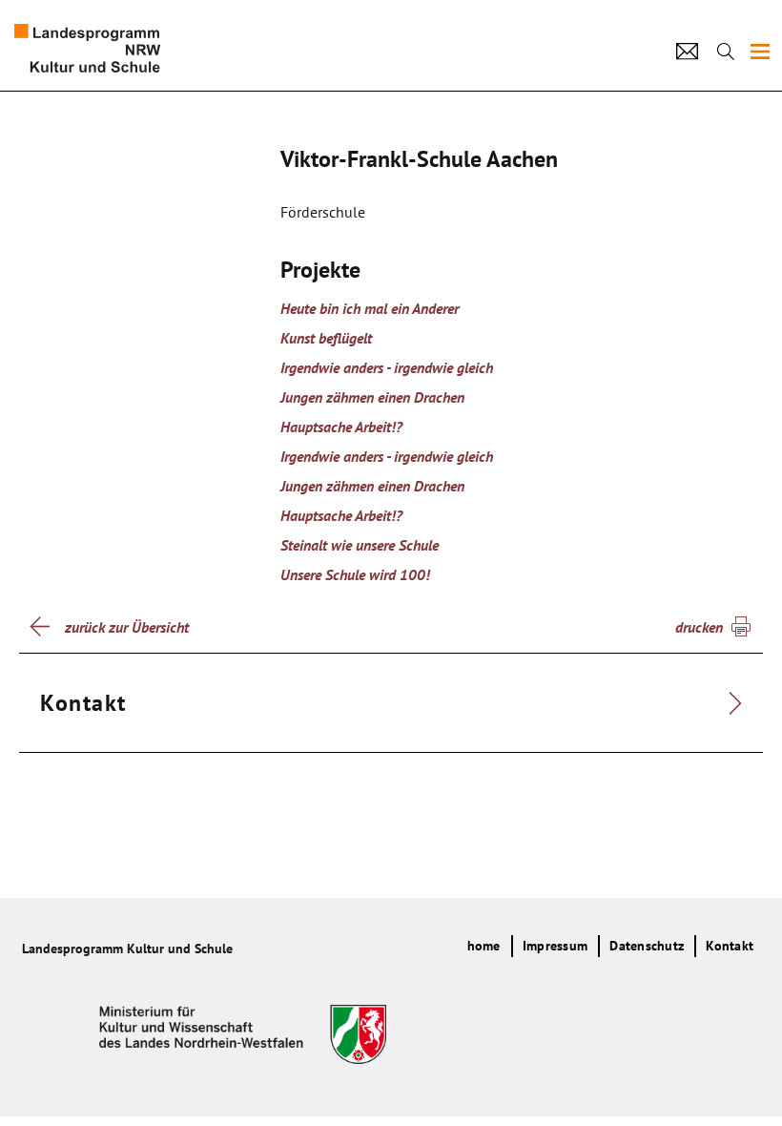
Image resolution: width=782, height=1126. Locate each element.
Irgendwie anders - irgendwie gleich (386, 367)
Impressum (555, 945)
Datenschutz (646, 945)
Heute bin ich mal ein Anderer (369, 308)
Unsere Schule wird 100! (355, 574)
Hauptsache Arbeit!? (341, 426)
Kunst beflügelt (326, 337)
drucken (699, 626)
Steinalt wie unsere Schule (359, 544)
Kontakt (729, 945)
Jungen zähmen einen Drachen (372, 397)
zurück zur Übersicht (127, 626)
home (484, 945)
